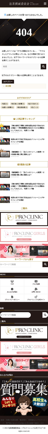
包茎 (5, 104)
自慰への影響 (8, 107)
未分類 (8, 86)
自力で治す (33, 104)
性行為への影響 (18, 104)
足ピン (35, 107)
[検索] (43, 66)
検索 (45, 264)
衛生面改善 (22, 107)
